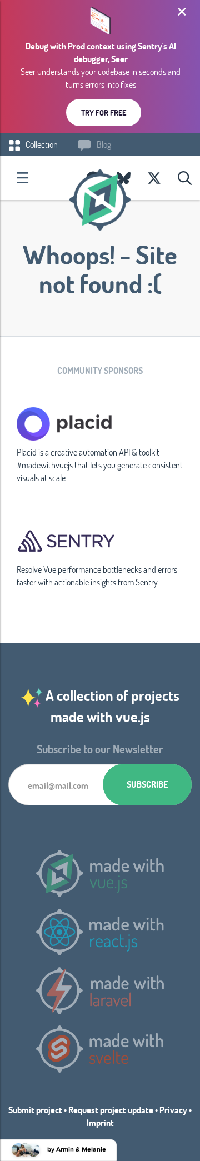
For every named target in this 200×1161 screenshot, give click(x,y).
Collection (41, 144)
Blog (103, 144)
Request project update (110, 1109)
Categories (22, 178)
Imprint (100, 1122)
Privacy (173, 1109)
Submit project (35, 1109)
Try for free (103, 112)
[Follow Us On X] (154, 178)
